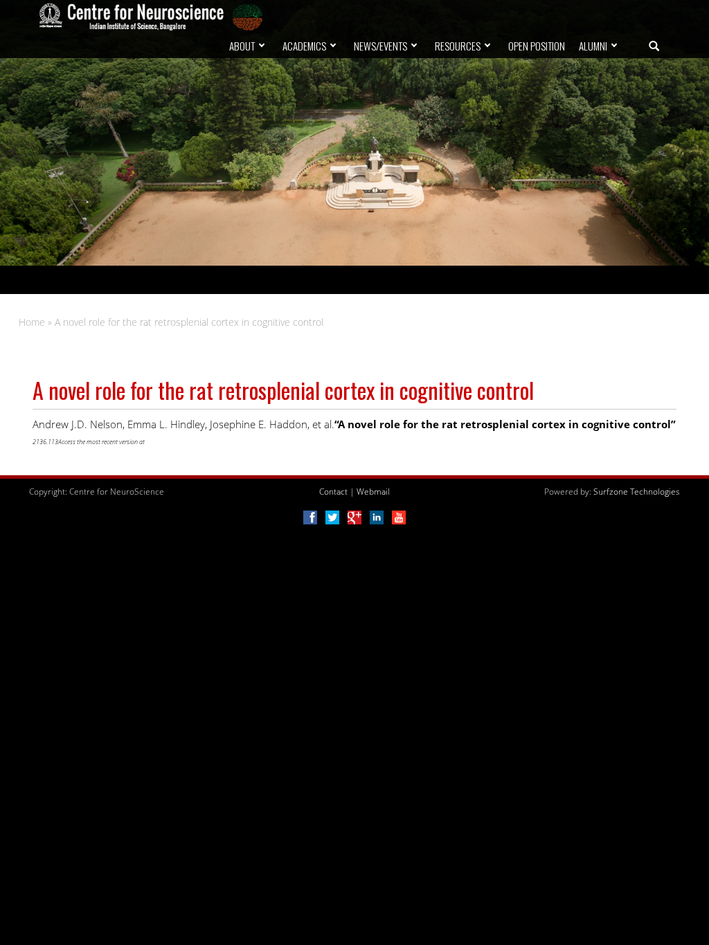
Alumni (593, 45)
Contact (333, 491)
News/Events (380, 45)
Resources (458, 45)
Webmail (373, 491)
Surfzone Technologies (636, 491)
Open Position (536, 45)
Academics (304, 45)
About (242, 45)
